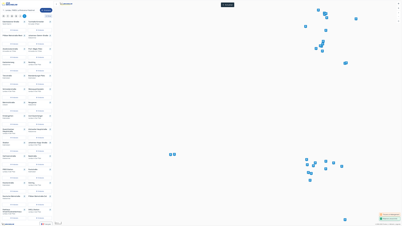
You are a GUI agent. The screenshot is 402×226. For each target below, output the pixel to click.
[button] (305, 26)
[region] (227, 113)
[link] (389, 214)
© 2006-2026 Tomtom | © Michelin (384, 224)
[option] (3, 16)
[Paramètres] (398, 8)
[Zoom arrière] (398, 16)
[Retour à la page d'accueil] (10, 4)
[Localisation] (398, 21)
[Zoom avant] (398, 13)
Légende (398, 224)
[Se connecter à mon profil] (398, 3)
